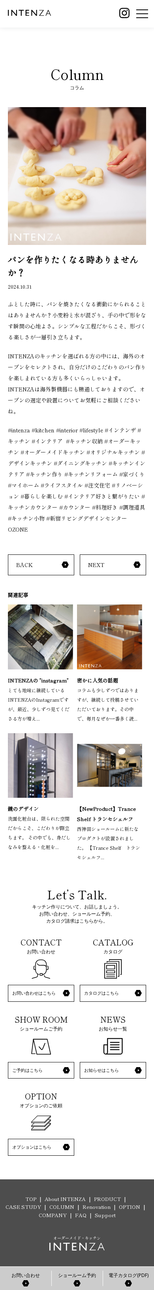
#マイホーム (23, 485)
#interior (67, 430)
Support (105, 1215)
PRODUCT (107, 1199)
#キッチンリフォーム (91, 474)
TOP (30, 1199)
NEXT (96, 565)
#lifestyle (91, 430)
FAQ (80, 1215)
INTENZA (29, 13)
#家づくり (132, 474)
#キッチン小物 (26, 518)
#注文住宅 (97, 485)
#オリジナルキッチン (113, 452)
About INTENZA (65, 1199)
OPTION (129, 1206)
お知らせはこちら (101, 1070)
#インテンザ (120, 430)
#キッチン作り (44, 474)
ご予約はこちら (27, 1070)
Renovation (97, 1206)
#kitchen (43, 430)
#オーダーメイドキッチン (53, 452)
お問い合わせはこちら (34, 993)
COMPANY (53, 1215)
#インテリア (47, 441)
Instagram (124, 13)
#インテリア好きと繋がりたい (102, 496)
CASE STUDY (23, 1206)
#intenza (19, 430)
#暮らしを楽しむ (42, 496)
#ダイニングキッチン (80, 463)
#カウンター (74, 507)
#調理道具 (132, 507)
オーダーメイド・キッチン (77, 1238)
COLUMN (61, 1206)
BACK (24, 565)
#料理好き (105, 507)
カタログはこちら (101, 993)
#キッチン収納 (84, 441)
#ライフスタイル (62, 485)
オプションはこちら (31, 1147)
